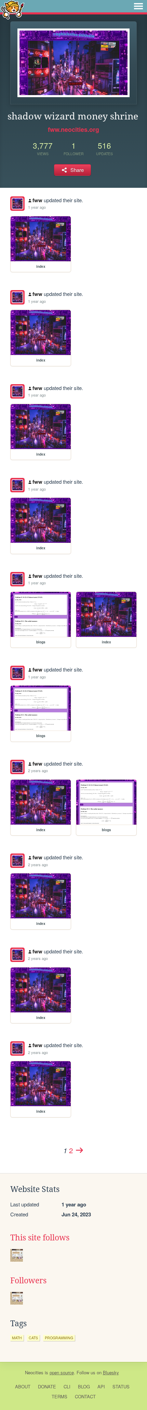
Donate (47, 1386)
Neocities (34, 1372)
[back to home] (12, 9)
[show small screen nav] (138, 6)
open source (62, 1372)
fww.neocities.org (73, 129)
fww (37, 200)
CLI (67, 1386)
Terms (59, 1396)
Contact (85, 1396)
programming (59, 1337)
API (101, 1386)
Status (121, 1386)
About (22, 1386)
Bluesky (111, 1372)
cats (33, 1337)
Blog (84, 1386)
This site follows (39, 1237)
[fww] (17, 203)
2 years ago (38, 770)
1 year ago (37, 207)
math (17, 1337)
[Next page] (79, 1150)
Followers (28, 1280)
